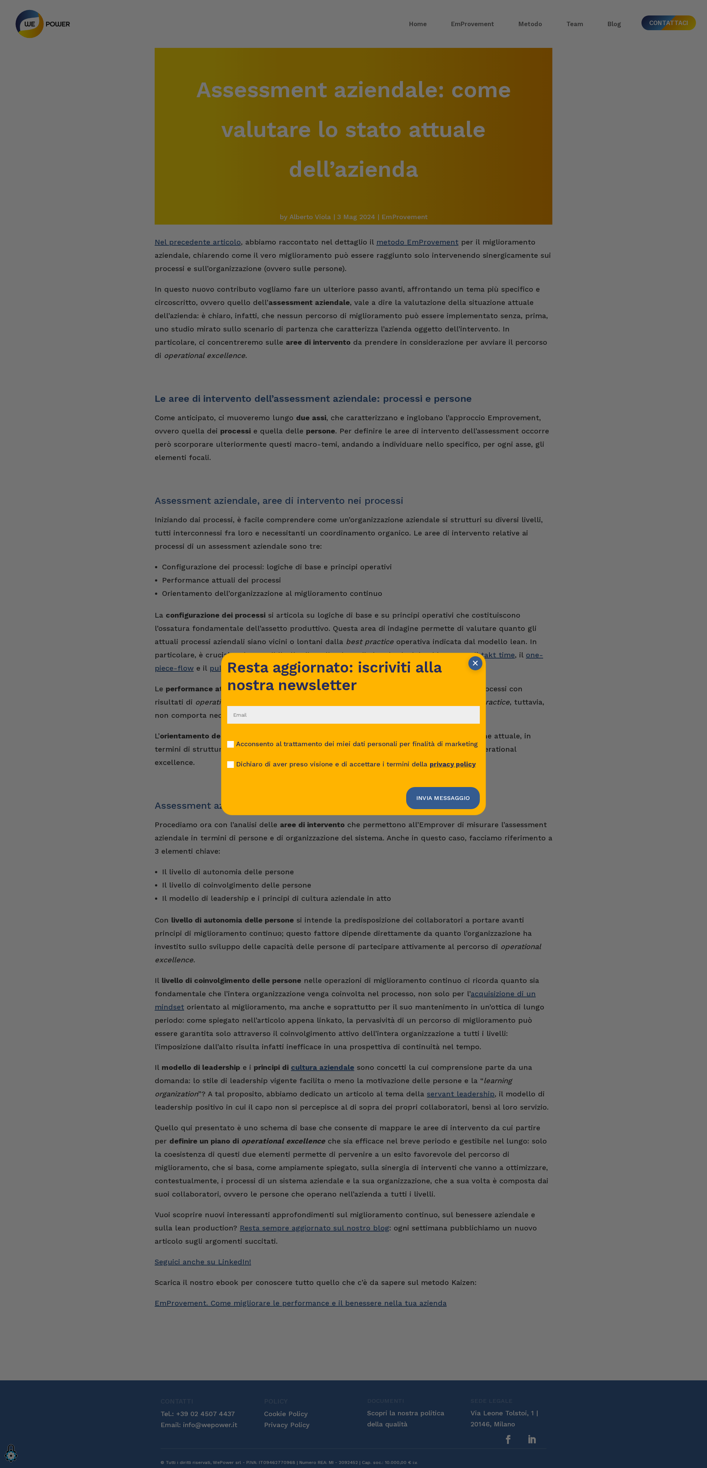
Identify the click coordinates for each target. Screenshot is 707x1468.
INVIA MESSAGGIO (443, 797)
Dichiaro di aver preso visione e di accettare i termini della (356, 764)
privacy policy (453, 764)
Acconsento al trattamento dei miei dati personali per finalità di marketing (357, 744)
